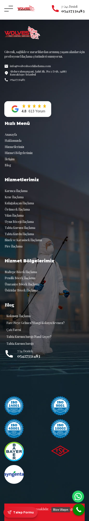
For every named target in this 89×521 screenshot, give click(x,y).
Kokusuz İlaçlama (18, 316)
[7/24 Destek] (55, 8)
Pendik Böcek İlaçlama (20, 278)
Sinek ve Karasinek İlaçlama (23, 240)
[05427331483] (9, 354)
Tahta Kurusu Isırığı (19, 344)
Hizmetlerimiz (14, 147)
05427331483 (28, 356)
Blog (8, 165)
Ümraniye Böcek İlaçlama (22, 284)
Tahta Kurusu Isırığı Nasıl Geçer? (28, 337)
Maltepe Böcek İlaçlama (21, 272)
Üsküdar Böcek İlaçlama (21, 290)
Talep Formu (23, 512)
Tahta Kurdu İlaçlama (19, 234)
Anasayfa (11, 134)
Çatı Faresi (13, 330)
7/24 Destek (69, 6)
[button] (27, 109)
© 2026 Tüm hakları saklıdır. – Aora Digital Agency (45, 509)
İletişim (9, 159)
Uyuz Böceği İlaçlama (19, 222)
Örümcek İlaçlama (17, 209)
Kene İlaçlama (14, 197)
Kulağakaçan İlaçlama (19, 203)
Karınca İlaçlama (16, 191)
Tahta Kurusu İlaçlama (20, 228)
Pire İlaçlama (13, 246)
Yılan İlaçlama (14, 215)
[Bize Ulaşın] (79, 510)
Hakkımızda (13, 141)
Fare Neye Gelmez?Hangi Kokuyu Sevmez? (35, 323)
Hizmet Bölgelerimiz (19, 153)
